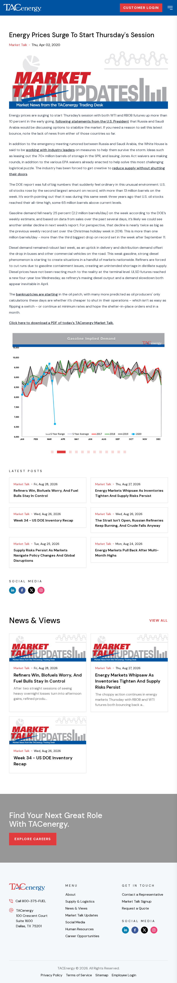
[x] (31, 590)
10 (112, 452)
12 (124, 452)
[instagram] (41, 590)
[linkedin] (12, 590)
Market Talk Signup (137, 901)
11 (118, 452)
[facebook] (22, 590)
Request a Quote (135, 908)
